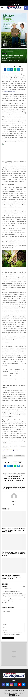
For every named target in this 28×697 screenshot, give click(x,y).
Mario (4, 60)
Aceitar (11, 695)
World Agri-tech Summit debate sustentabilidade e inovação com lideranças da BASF (11, 577)
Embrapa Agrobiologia (9, 91)
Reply (24, 586)
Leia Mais (18, 695)
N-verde (4, 457)
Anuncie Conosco (10, 1)
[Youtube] (19, 684)
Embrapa (11, 455)
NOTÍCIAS (4, 53)
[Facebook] (3, 684)
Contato (17, 1)
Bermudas (5, 586)
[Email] (23, 684)
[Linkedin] (15, 684)
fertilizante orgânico (19, 455)
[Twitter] (7, 684)
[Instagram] (11, 684)
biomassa (5, 455)
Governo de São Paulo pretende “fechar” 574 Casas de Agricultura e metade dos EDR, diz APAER (13, 530)
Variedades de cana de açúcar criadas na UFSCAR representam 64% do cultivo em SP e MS (13, 553)
